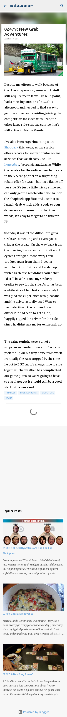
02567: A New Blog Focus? (18, 674)
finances (11, 393)
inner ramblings (29, 393)
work (9, 398)
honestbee (11, 164)
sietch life (48, 393)
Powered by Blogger (36, 712)
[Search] (62, 5)
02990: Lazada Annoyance (18, 613)
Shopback (11, 147)
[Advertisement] (33, 464)
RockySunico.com (21, 5)
